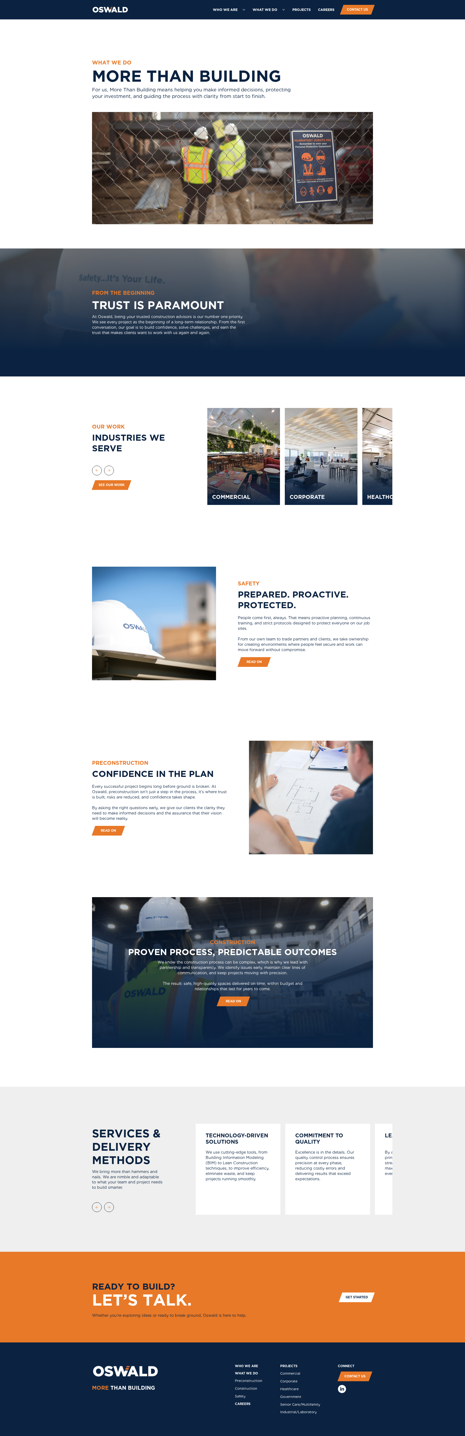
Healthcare (289, 1389)
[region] (306, 456)
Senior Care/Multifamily (300, 1404)
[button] (229, 9)
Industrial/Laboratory (298, 1412)
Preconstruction (248, 1381)
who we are (246, 1366)
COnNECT (346, 1366)
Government (290, 1397)
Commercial (290, 1373)
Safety (240, 1396)
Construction (246, 1388)
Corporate (288, 1381)
